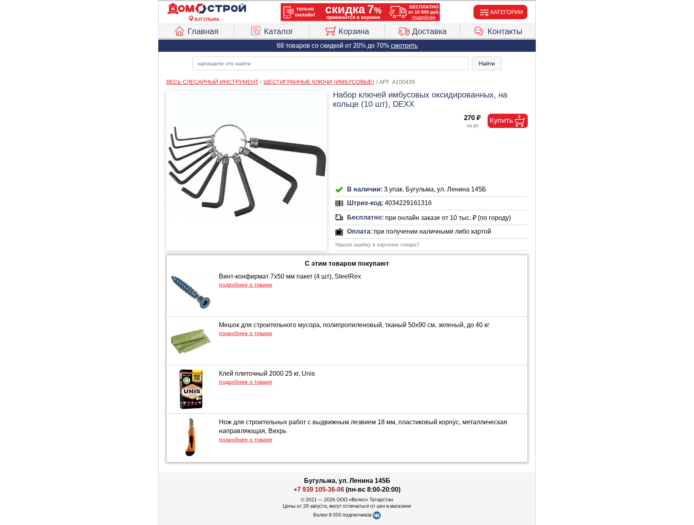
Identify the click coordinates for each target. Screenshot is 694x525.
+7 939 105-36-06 (319, 489)
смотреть (404, 45)
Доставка (429, 31)
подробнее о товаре (245, 284)
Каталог (278, 31)
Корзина (354, 31)
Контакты (505, 31)
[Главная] (207, 8)
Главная (203, 31)
